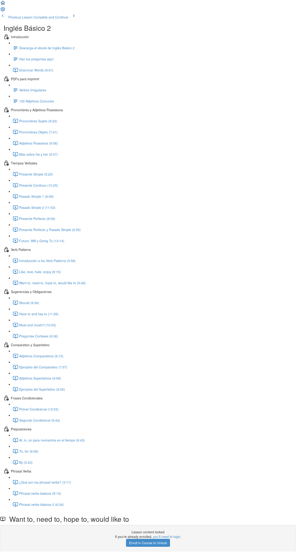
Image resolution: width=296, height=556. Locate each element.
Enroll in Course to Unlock (148, 543)
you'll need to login (166, 536)
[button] (3, 4)
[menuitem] (3, 10)
